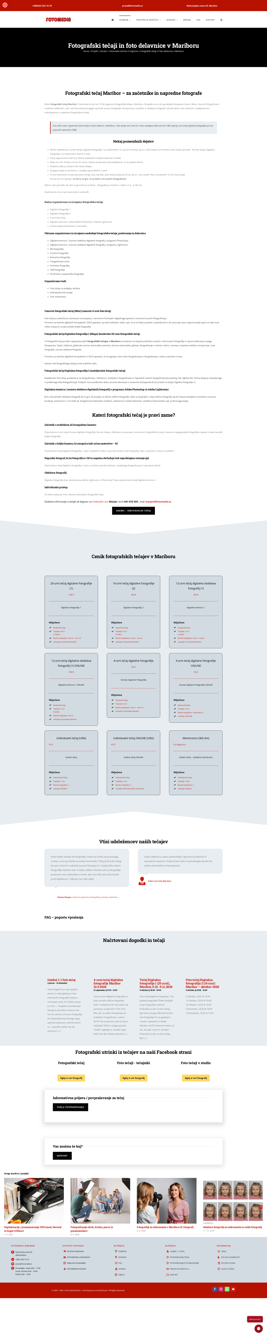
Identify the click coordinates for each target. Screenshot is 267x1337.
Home (86, 51)
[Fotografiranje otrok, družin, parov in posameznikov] (100, 1179)
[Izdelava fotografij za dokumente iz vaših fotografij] (233, 1179)
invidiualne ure (100, 501)
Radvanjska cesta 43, (23, 1252)
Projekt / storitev (99, 51)
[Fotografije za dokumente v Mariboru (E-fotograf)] (166, 1179)
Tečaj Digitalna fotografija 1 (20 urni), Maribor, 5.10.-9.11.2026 (156, 983)
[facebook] (214, 1289)
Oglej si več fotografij (71, 1078)
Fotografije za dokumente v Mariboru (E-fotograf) (165, 1227)
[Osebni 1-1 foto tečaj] (65, 961)
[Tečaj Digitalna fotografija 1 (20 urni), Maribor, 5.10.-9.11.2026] (157, 961)
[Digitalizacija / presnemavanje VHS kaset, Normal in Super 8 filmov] (34, 1179)
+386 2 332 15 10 (22, 1259)
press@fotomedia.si (23, 1264)
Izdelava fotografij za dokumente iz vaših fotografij (232, 1227)
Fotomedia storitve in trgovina (123, 51)
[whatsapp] (227, 1289)
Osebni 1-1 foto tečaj (61, 980)
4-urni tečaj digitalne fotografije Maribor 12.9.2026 (108, 983)
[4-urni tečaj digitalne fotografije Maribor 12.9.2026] (111, 961)
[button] (221, 19)
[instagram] (221, 1289)
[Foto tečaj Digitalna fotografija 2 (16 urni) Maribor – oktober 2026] (203, 961)
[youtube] (233, 1289)
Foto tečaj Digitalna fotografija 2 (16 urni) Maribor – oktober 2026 (202, 983)
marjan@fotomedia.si (158, 501)
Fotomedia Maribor (73, 1290)
